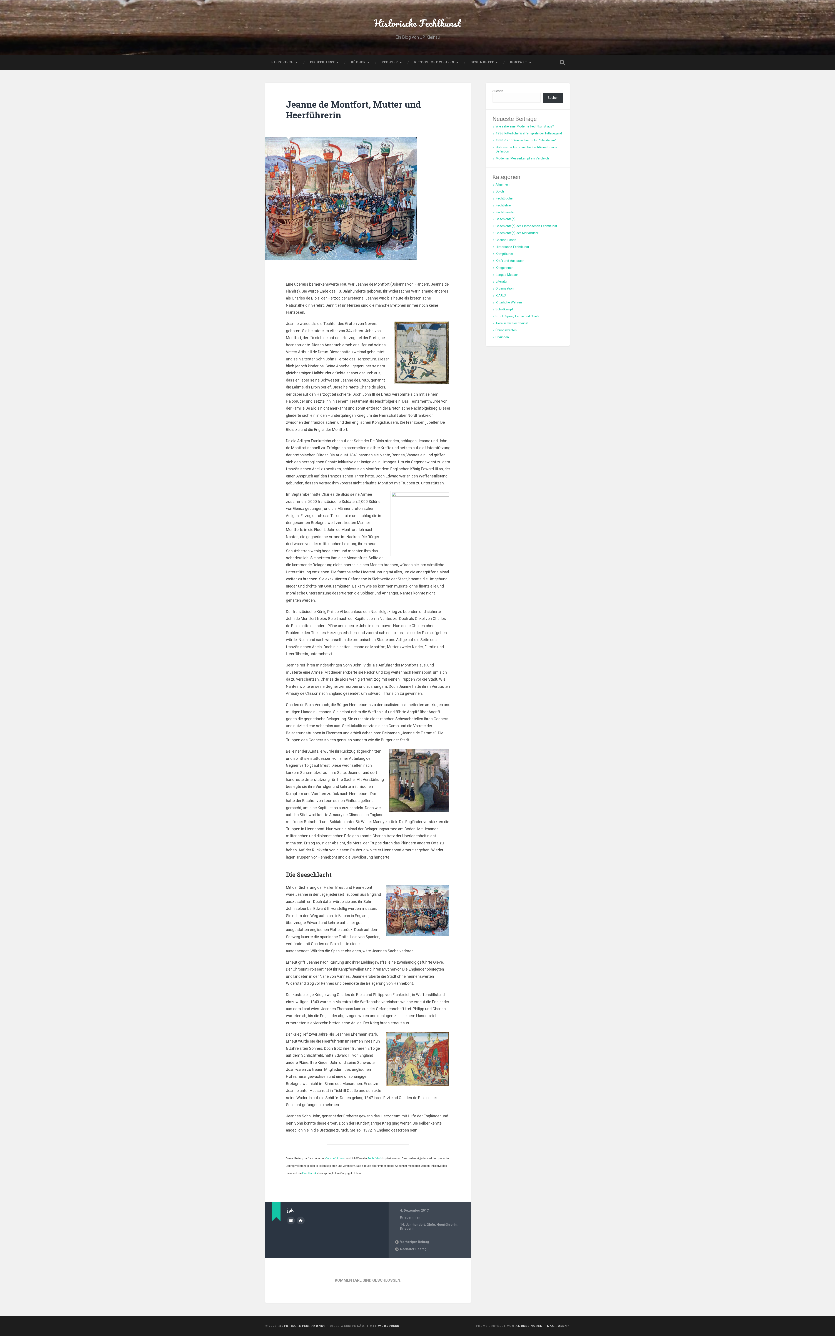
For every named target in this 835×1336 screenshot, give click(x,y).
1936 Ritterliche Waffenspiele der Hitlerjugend (529, 133)
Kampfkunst (504, 254)
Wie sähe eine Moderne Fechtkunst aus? (525, 126)
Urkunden (502, 337)
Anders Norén (529, 1326)
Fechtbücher (505, 198)
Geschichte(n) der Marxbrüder (517, 233)
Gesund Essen (506, 240)
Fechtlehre (503, 205)
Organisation (505, 288)
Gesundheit (482, 62)
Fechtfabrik (375, 1158)
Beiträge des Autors (291, 1220)
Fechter (390, 62)
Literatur (502, 281)
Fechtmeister (505, 212)
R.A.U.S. (501, 295)
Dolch (500, 191)
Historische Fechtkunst (417, 23)
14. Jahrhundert (412, 1225)
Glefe (431, 1225)
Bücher (358, 62)
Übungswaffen (506, 330)
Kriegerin (407, 1229)
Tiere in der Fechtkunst (512, 323)
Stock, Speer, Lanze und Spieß (517, 316)
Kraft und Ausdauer (510, 261)
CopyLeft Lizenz (335, 1158)
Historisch (282, 62)
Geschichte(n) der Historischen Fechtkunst (526, 226)
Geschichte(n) (506, 219)
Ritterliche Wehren (434, 62)
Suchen (498, 91)
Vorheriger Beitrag (414, 1242)
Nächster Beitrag (413, 1249)
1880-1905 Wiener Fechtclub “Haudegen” (526, 140)
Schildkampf (504, 309)
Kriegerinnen (410, 1217)
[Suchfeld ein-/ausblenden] (562, 62)
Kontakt (518, 62)
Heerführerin (447, 1225)
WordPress (388, 1326)
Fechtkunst (322, 62)
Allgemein (502, 184)
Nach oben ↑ (558, 1326)
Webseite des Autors (301, 1220)
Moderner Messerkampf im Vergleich (522, 158)
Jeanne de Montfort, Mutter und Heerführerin (353, 110)
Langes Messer (507, 275)
